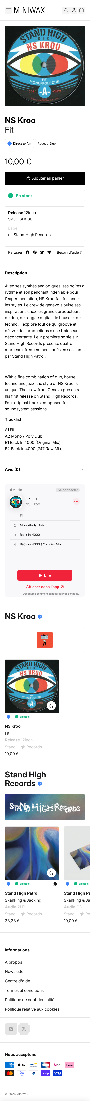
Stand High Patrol (21, 893)
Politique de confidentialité (29, 999)
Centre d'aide (17, 980)
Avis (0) (12, 469)
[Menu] (8, 10)
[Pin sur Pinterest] (35, 252)
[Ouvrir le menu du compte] (74, 10)
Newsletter (15, 971)
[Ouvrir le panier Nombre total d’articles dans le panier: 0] (81, 10)
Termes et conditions (24, 990)
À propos (13, 962)
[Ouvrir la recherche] (66, 10)
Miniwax (22, 1094)
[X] (24, 1028)
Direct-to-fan (22, 143)
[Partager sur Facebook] (28, 252)
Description (16, 272)
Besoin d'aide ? (69, 252)
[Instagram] (11, 1028)
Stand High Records (32, 234)
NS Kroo (20, 120)
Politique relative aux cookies (32, 1009)
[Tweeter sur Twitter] (42, 252)
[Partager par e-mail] (49, 252)
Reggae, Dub (47, 143)
